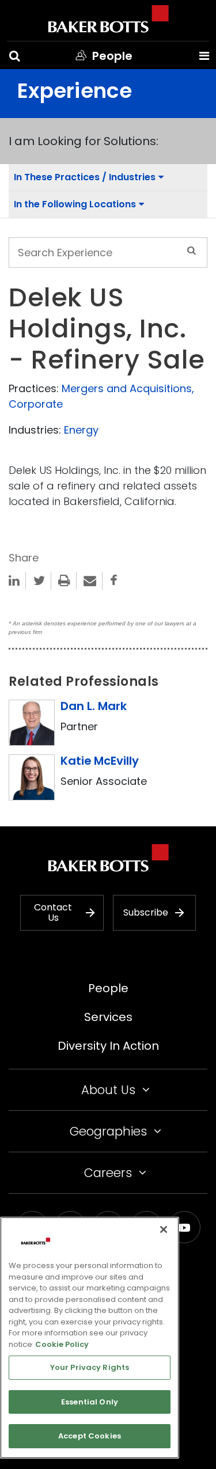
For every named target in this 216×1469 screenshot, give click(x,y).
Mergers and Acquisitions (127, 388)
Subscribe (145, 912)
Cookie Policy (62, 1344)
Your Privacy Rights (89, 1367)
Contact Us (53, 912)
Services (108, 1017)
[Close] (163, 1229)
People (108, 988)
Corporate (36, 404)
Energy (81, 430)
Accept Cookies (89, 1435)
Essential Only (89, 1401)
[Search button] (14, 55)
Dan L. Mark (93, 706)
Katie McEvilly (99, 761)
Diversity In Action (108, 1046)
